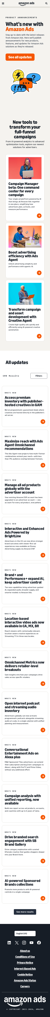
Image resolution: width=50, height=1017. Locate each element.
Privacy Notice (25, 962)
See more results (25, 912)
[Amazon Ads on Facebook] (39, 943)
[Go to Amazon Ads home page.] (25, 1001)
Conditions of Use (25, 956)
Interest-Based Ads (25, 968)
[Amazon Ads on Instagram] (24, 943)
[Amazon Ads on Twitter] (16, 943)
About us (25, 950)
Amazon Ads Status (25, 980)
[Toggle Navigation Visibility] (3, 3)
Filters (39, 375)
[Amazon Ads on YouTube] (31, 943)
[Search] (46, 3)
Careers (25, 986)
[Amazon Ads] (24, 3)
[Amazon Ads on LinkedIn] (9, 943)
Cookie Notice (25, 974)
